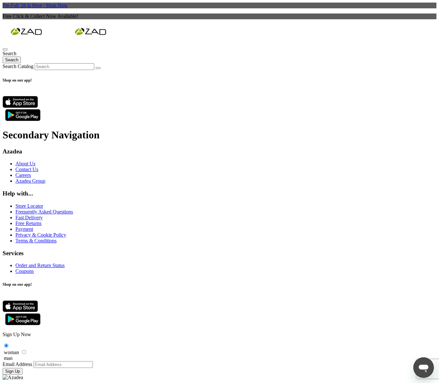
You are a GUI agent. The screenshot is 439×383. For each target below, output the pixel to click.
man (8, 358)
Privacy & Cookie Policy (40, 235)
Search (11, 59)
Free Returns (28, 223)
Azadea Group (30, 181)
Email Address (17, 364)
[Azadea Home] (219, 32)
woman (11, 352)
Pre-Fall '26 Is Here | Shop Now (35, 5)
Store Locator (29, 206)
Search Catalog (18, 66)
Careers (23, 175)
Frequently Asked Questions (44, 211)
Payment (24, 229)
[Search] (5, 49)
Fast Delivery (29, 217)
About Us (25, 163)
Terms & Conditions (36, 240)
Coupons (24, 271)
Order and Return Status (40, 265)
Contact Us (26, 169)
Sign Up (12, 371)
